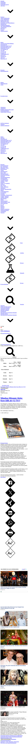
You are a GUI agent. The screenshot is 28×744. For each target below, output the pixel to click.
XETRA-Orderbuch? (5, 125)
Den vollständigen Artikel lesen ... (7, 410)
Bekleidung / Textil (4, 168)
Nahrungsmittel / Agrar (5, 202)
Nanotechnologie (4, 201)
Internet (2, 190)
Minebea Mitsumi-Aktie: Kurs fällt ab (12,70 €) (12, 399)
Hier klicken (3, 477)
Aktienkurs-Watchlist (5, 309)
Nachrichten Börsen (5, 736)
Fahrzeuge (3, 176)
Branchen (2, 70)
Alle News (3, 5)
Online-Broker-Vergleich (6, 112)
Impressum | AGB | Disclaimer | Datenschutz (10, 741)
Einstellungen (3, 311)
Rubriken (2, 17)
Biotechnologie (4, 169)
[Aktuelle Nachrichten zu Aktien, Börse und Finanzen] (6, 333)
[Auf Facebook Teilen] (10, 487)
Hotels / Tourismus (4, 186)
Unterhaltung (3, 211)
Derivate (22, 263)
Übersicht (2, 124)
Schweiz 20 (3, 55)
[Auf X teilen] (10, 497)
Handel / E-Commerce (5, 183)
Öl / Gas (2, 204)
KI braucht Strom (4, 443)
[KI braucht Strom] (13, 441)
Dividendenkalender (5, 110)
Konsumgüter (3, 192)
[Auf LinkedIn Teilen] (10, 517)
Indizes (2, 42)
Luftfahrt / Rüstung (4, 197)
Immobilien (3, 188)
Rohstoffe (3, 206)
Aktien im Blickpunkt (5, 18)
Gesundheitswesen (4, 179)
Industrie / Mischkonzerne (6, 189)
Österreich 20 (3, 56)
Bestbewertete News (5, 20)
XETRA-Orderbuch (5, 123)
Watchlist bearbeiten (5, 310)
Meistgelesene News (5, 21)
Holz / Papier (3, 185)
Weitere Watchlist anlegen (6, 306)
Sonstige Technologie (5, 209)
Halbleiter (3, 182)
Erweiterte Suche (4, 96)
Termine (2, 30)
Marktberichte (3, 24)
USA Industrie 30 (4, 49)
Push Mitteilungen (4, 388)
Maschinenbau (4, 198)
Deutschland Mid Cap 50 (6, 47)
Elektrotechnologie (4, 173)
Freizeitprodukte (4, 178)
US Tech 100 (3, 51)
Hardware (3, 184)
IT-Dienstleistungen (5, 191)
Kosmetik (2, 193)
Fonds (21, 242)
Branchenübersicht (4, 71)
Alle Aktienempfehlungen (6, 26)
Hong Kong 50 (4, 58)
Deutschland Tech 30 (5, 48)
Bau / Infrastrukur (4, 166)
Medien (2, 82)
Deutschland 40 (4, 44)
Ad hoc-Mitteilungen (5, 19)
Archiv (2, 84)
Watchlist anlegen (4, 313)
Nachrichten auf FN (5, 4)
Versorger (2, 212)
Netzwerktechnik (4, 203)
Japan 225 (3, 57)
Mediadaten (13, 739)
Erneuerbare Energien (5, 175)
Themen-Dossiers (4, 31)
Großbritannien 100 (5, 54)
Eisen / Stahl (3, 172)
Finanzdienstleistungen (5, 177)
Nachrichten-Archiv (8, 738)
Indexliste (2, 138)
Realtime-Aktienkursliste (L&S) (7, 109)
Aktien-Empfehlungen (13, 736)
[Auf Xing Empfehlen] (10, 507)
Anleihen (22, 253)
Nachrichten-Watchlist (5, 308)
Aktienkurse (3, 107)
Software (2, 208)
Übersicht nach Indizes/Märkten (7, 43)
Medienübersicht (4, 83)
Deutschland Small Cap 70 (6, 45)
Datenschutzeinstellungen (6, 739)
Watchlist (22, 304)
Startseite (2, 1)
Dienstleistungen (4, 171)
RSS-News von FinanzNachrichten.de (8, 742)
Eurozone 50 (3, 52)
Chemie (2, 170)
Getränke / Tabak (4, 181)
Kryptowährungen (4, 284)
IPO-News (3, 28)
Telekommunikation (5, 210)
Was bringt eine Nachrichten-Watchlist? (9, 312)
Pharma (2, 205)
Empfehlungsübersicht (5, 25)
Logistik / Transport (5, 196)
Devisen (21, 283)
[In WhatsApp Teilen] (10, 527)
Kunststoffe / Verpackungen (6, 195)
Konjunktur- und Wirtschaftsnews (7, 22)
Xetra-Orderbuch (10, 735)
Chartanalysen (3, 27)
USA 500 (2, 50)
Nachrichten (3, 2)
